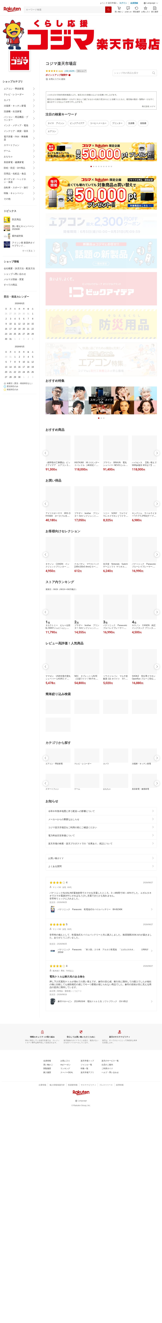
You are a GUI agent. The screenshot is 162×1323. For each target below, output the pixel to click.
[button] (151, 3)
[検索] (108, 9)
